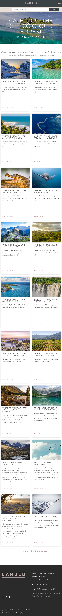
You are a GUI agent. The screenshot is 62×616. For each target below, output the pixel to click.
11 (42, 551)
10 (39, 551)
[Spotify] (9, 597)
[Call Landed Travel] (3, 3)
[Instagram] (3, 597)
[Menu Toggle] (59, 3)
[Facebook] (6, 597)
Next (45, 551)
